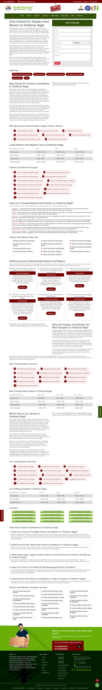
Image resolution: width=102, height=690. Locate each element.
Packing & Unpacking (61, 657)
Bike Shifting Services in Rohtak (77, 381)
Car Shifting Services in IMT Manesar (27, 475)
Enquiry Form (65, 15)
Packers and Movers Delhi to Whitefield (79, 612)
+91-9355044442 (61, 646)
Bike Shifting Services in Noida (26, 381)
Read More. (22, 287)
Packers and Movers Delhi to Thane (53, 594)
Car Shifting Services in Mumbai (52, 479)
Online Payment (77, 1)
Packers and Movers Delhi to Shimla (24, 603)
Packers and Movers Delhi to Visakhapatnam (79, 601)
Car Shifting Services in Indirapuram (55, 475)
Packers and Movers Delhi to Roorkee (22, 591)
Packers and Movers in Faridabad (80, 511)
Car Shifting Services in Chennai (50, 466)
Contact (44, 670)
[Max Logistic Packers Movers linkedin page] (78, 670)
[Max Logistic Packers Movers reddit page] (85, 670)
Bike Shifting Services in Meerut (51, 377)
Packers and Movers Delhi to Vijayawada (79, 596)
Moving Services (39, 74)
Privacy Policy (30, 688)
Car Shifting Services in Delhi (73, 131)
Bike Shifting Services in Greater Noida (51, 373)
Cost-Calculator (94, 1)
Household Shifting (63, 665)
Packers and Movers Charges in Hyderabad (62, 180)
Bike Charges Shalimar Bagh (56, 74)
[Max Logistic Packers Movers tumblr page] (87, 670)
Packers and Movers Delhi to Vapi (52, 617)
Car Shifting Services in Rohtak (26, 483)
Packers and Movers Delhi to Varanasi (79, 591)
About (43, 659)
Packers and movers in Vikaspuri (80, 251)
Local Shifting (62, 668)
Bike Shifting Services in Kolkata (26, 377)
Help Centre (56, 688)
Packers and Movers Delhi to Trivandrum (50, 604)
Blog (43, 667)
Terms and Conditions (18, 688)
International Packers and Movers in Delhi (29, 139)
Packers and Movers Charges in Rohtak (58, 193)
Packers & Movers (63, 673)
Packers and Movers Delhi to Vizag (81, 605)
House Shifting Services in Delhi (81, 135)
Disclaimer (48, 688)
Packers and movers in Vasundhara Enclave (80, 247)
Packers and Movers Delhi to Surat (53, 591)
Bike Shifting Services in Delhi (51, 369)
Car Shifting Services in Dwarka (75, 466)
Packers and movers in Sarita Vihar (53, 240)
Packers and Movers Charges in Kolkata (60, 185)
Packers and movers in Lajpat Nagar (24, 240)
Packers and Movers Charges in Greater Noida (30, 180)
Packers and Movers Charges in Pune (58, 189)
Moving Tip (73, 688)
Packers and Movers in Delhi (25, 131)
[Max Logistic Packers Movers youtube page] (90, 670)
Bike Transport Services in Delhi (49, 131)
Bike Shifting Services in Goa (25, 373)
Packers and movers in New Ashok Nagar (51, 244)
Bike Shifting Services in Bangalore (26, 369)
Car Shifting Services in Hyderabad (79, 470)
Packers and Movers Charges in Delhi (27, 135)
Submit (57, 63)
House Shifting (79, 273)
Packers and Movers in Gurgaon (52, 514)
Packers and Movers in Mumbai (52, 511)
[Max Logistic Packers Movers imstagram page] (75, 670)
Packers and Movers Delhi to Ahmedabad (50, 613)
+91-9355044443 (9, 1)
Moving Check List (83, 688)
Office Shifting (62, 670)
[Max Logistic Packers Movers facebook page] (73, 670)
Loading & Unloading (61, 661)
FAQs (72, 15)
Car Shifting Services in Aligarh (25, 466)
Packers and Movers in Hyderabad (23, 514)
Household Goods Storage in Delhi (55, 135)
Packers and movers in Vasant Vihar (81, 244)
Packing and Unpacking (51, 299)
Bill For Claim (54, 15)
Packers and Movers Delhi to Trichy (53, 600)
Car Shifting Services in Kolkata (81, 475)
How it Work (64, 688)
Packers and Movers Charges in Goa (55, 176)
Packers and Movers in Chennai (24, 518)
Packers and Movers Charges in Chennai (57, 172)
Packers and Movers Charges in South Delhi (29, 197)
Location (45, 15)
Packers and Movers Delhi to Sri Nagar (22, 618)
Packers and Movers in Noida (52, 518)
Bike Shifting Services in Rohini (51, 381)
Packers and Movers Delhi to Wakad (82, 608)
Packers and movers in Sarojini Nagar (53, 248)
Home (22, 15)
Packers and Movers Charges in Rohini (28, 193)
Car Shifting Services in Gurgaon (52, 470)
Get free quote (17, 78)
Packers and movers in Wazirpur (23, 251)
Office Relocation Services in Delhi (57, 139)
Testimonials (39, 688)
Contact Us (80, 15)
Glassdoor (61, 678)
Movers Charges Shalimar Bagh (22, 74)
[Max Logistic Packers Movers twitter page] (83, 670)
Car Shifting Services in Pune (77, 479)
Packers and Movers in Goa (80, 518)
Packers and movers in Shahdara (52, 251)
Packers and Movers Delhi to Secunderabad (22, 599)
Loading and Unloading (22, 273)
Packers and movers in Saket (22, 248)
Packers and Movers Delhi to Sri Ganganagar (22, 613)
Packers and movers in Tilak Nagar (81, 240)
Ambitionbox (45, 672)
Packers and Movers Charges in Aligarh (28, 172)
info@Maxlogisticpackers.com (27, 1)
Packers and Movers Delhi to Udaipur (50, 609)
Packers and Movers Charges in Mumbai (28, 189)
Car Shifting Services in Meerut (26, 479)
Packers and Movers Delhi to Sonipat (24, 610)
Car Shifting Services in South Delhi (53, 483)
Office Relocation (22, 301)
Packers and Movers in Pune (52, 521)
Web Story (45, 662)
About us (28, 15)
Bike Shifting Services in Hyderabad (79, 373)
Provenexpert (62, 675)
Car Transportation (79, 299)
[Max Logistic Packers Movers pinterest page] (80, 670)
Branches (44, 665)
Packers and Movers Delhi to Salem (24, 595)
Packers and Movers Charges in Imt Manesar (29, 185)
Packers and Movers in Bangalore (23, 511)
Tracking (86, 1)
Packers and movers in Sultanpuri (52, 254)
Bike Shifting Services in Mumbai (76, 377)
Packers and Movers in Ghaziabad (80, 514)
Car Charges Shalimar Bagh (75, 74)
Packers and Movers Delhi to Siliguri (24, 606)
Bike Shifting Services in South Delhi (27, 385)
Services (36, 15)
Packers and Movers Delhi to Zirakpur (79, 616)
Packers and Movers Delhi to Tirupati (53, 597)
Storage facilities (51, 275)
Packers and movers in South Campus (22, 244)
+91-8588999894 (81, 663)
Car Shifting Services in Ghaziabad (26, 470)
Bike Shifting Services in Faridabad (77, 369)
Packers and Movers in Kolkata (80, 521)
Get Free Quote (100, 412)
